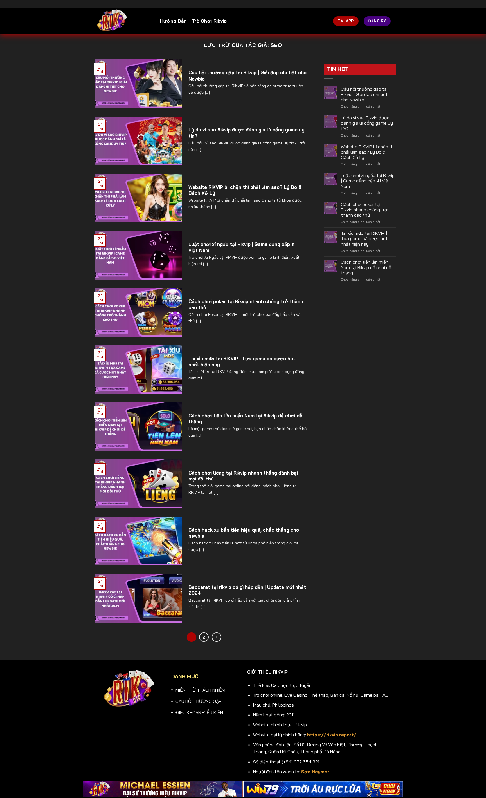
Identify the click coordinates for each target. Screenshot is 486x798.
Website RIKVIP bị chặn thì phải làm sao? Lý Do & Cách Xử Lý (245, 190)
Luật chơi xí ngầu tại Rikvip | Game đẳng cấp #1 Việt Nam (242, 247)
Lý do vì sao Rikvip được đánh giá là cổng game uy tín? (246, 133)
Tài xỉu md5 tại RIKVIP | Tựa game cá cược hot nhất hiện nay (241, 362)
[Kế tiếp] (216, 637)
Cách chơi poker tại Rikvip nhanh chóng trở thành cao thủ (245, 304)
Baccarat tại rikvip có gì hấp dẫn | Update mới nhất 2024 (247, 590)
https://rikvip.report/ (331, 734)
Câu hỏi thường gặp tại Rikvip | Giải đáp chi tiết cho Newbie (247, 76)
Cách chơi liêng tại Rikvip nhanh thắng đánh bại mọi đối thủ (243, 476)
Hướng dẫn (173, 21)
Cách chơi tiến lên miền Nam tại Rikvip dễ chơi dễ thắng (245, 419)
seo (276, 45)
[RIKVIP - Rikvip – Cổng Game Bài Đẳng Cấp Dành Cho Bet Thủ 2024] (123, 21)
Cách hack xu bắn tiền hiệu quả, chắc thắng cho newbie (243, 533)
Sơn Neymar (315, 771)
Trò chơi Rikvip (209, 21)
